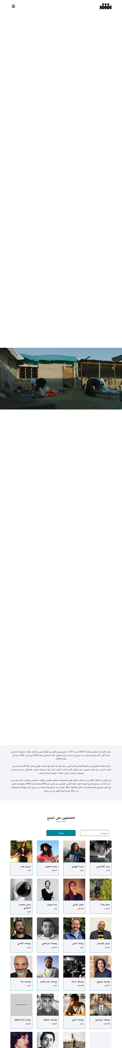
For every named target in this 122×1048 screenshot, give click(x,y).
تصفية (61, 833)
